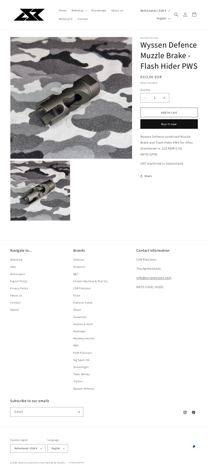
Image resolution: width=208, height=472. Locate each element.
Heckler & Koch (83, 324)
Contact (15, 302)
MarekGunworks (84, 338)
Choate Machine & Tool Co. (90, 281)
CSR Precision (82, 288)
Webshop (16, 259)
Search (14, 309)
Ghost (77, 309)
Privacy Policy (19, 288)
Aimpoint (79, 267)
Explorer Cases (83, 302)
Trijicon (78, 381)
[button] (79, 10)
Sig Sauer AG (81, 360)
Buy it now (169, 124)
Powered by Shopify (54, 462)
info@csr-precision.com (153, 278)
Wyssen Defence (83, 388)
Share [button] (148, 176)
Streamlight (81, 367)
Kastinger (79, 331)
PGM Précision (82, 353)
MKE (76, 345)
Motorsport (17, 274)
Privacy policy (76, 462)
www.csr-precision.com (31, 462)
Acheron (78, 259)
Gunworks (80, 317)
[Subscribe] (78, 412)
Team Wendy (81, 374)
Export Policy (18, 281)
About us (16, 295)
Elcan (76, 295)
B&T (75, 274)
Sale (13, 267)
